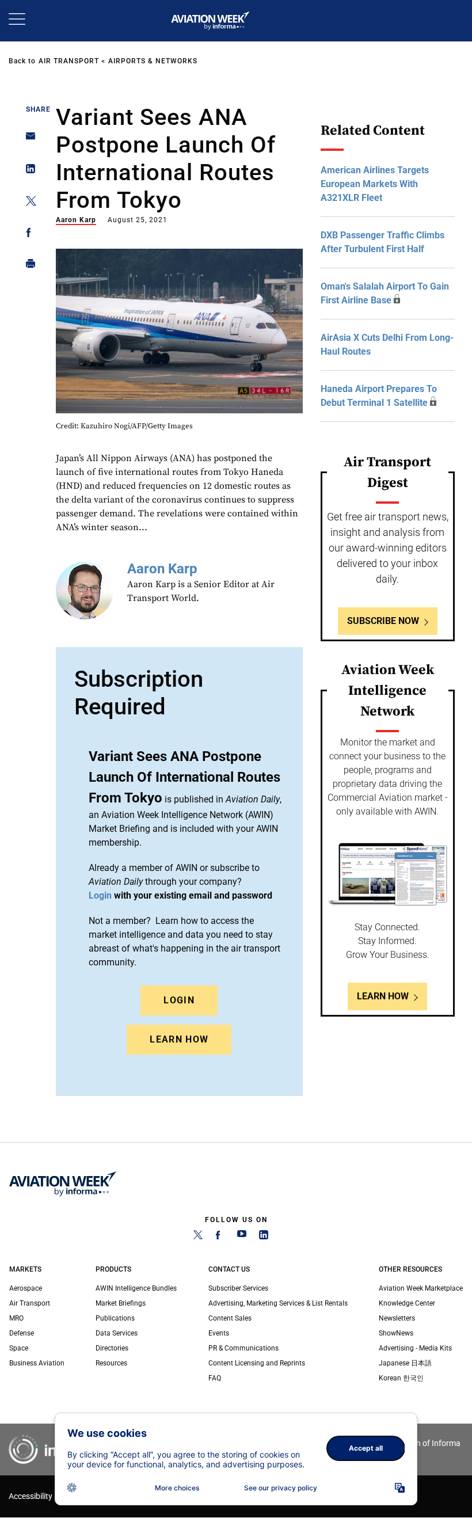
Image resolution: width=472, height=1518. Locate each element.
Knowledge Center (407, 1303)
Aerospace (25, 1288)
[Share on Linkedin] (27, 171)
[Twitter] (198, 1237)
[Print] (27, 266)
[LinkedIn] (263, 1237)
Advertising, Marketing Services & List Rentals (278, 1303)
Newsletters (397, 1318)
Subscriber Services (238, 1288)
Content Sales (230, 1318)
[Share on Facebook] (27, 234)
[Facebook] (219, 1237)
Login (179, 1000)
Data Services (117, 1333)
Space (18, 1348)
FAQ (214, 1378)
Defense (21, 1333)
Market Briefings (121, 1303)
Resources (111, 1363)
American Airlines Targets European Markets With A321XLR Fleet (375, 184)
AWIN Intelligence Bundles (136, 1288)
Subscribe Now (383, 620)
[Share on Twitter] (27, 203)
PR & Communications (243, 1348)
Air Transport (69, 61)
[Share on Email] (27, 139)
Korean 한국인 (401, 1378)
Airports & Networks (152, 61)
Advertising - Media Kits (415, 1348)
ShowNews (396, 1333)
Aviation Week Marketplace (421, 1288)
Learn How (179, 1039)
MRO (16, 1318)
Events (218, 1333)
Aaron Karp (76, 220)
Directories (112, 1348)
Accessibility (30, 1496)
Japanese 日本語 (405, 1363)
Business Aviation (36, 1363)
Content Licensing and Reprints (256, 1363)
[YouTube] (241, 1237)
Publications (115, 1318)
